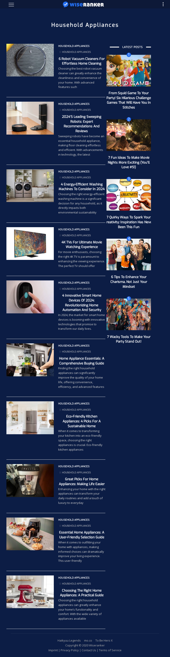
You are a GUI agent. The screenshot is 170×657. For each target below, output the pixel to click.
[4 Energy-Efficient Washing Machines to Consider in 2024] (30, 185)
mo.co (88, 640)
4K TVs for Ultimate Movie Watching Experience (82, 244)
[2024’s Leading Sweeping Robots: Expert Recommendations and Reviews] (30, 117)
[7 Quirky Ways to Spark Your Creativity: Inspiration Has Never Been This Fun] (128, 194)
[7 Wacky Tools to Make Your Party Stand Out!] (128, 314)
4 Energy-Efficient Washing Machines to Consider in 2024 (82, 186)
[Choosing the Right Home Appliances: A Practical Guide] (30, 591)
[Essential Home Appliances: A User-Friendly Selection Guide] (30, 533)
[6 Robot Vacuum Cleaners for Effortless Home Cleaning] (30, 59)
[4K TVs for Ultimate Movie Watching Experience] (30, 243)
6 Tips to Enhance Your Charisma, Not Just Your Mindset (128, 282)
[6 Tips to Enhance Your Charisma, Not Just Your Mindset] (128, 254)
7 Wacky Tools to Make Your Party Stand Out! (129, 339)
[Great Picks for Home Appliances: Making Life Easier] (30, 480)
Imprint (53, 650)
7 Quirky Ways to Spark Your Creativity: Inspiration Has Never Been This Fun (128, 222)
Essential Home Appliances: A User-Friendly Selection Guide (81, 534)
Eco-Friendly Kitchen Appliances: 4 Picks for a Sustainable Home (82, 421)
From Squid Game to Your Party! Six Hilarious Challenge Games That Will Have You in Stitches (128, 100)
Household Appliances (73, 46)
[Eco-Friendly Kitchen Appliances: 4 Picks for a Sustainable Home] (30, 417)
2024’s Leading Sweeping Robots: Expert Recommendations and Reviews (81, 123)
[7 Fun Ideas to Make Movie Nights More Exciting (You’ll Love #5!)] (128, 134)
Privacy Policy (70, 650)
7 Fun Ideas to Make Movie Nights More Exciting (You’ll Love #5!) (129, 162)
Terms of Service (110, 650)
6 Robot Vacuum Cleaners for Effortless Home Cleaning (82, 61)
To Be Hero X (104, 640)
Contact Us (89, 650)
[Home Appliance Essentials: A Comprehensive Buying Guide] (30, 359)
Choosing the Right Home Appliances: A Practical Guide (82, 593)
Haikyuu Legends (69, 640)
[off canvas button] (11, 4)
